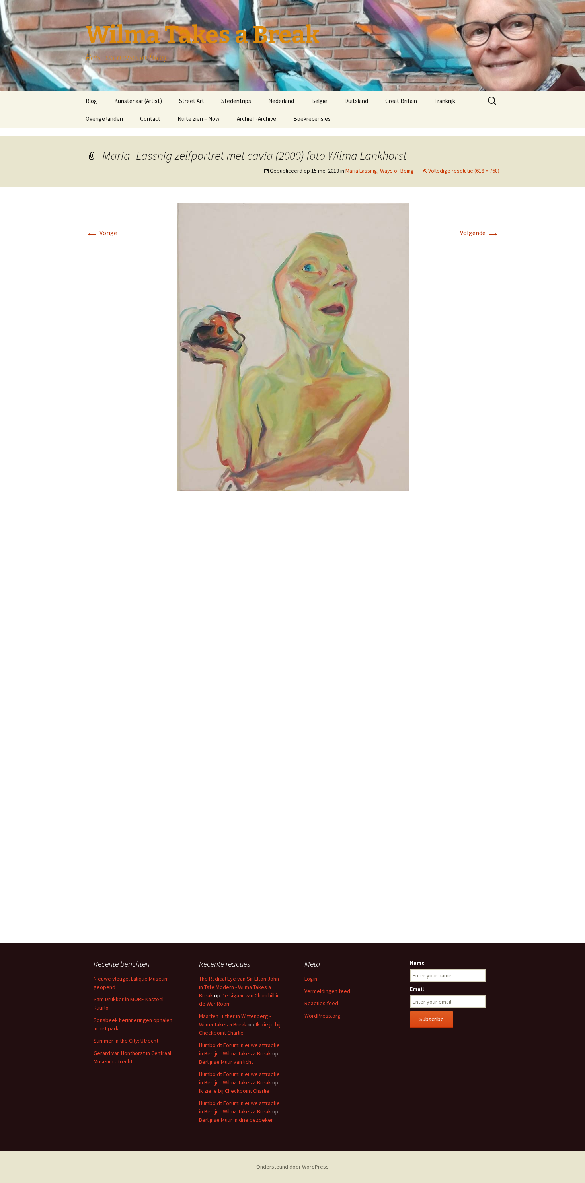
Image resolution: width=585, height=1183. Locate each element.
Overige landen (104, 118)
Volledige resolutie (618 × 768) (463, 170)
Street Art (191, 101)
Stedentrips (236, 101)
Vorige (101, 233)
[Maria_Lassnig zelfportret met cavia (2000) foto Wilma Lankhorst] (293, 346)
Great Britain (401, 101)
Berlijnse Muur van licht (226, 1061)
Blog (91, 101)
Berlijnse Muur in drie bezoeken (236, 1119)
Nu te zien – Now (198, 118)
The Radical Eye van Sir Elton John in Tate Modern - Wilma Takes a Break (239, 987)
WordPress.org (322, 1015)
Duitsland (356, 101)
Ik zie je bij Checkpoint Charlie (234, 1090)
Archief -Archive (256, 118)
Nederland (281, 101)
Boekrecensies (312, 118)
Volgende (479, 233)
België (319, 101)
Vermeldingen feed (327, 991)
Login (310, 978)
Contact (150, 118)
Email (417, 989)
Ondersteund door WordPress (292, 1166)
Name (417, 962)
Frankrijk (444, 101)
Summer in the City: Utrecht (126, 1040)
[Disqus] (292, 616)
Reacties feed (321, 1003)
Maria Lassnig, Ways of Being (379, 170)
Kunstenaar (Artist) (138, 101)
